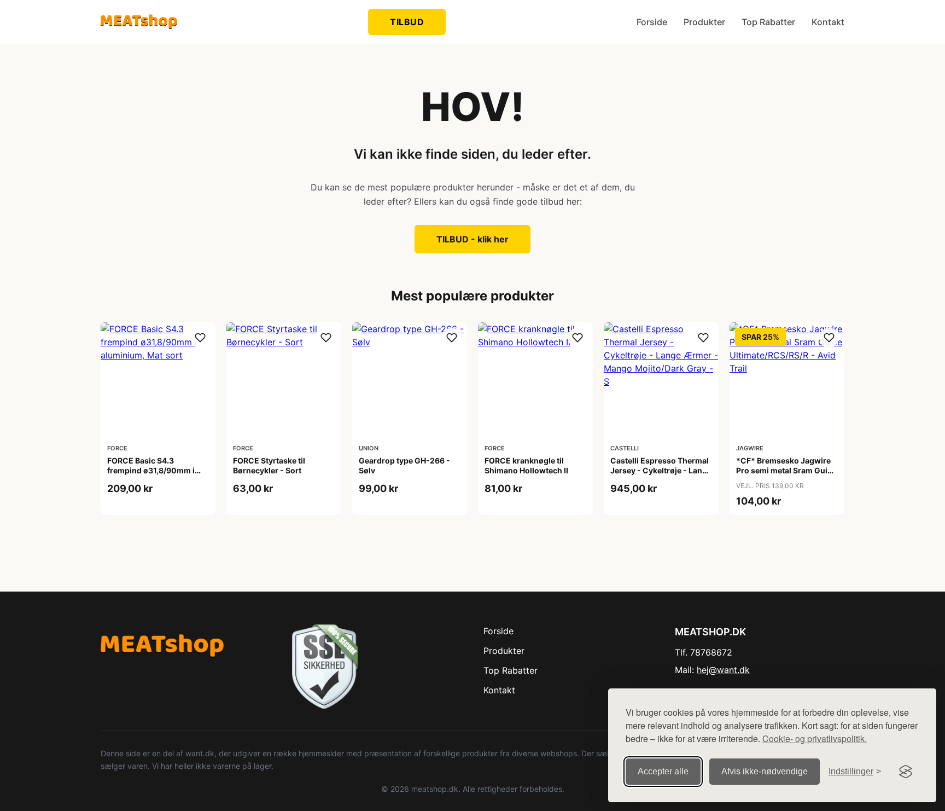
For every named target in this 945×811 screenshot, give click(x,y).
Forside (652, 21)
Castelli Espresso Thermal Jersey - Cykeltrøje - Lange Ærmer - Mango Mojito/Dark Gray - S (660, 475)
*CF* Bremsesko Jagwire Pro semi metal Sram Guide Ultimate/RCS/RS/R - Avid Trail (786, 475)
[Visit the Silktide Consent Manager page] (905, 771)
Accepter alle (663, 771)
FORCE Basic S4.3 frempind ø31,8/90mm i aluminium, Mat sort (151, 470)
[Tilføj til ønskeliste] (200, 337)
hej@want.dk (723, 669)
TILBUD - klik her (472, 239)
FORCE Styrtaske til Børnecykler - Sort (269, 465)
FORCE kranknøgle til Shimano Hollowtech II (526, 465)
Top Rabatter (768, 21)
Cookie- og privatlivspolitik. (814, 738)
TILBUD (407, 21)
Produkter (704, 21)
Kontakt (828, 21)
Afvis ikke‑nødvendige (764, 771)
